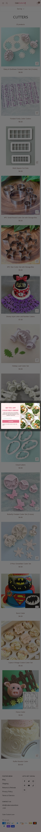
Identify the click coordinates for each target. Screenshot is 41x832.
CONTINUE (10, 421)
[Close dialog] (39, 404)
